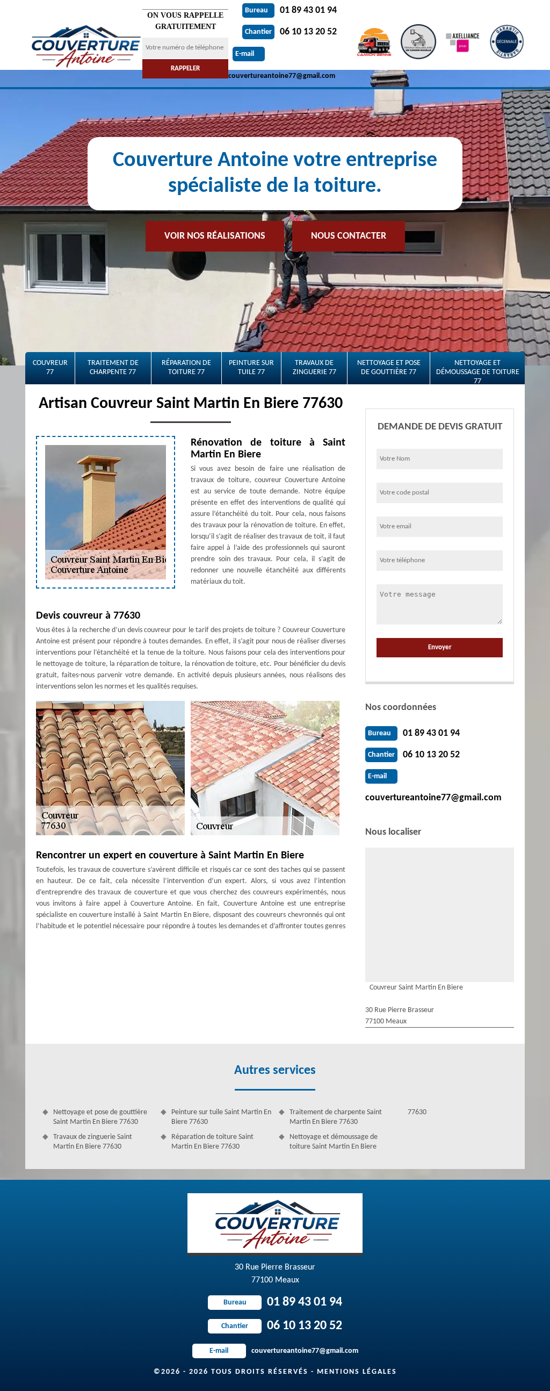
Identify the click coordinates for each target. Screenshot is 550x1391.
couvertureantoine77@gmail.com (433, 798)
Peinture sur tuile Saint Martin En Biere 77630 (221, 1117)
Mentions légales (357, 1372)
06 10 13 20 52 (291, 32)
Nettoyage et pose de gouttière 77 (389, 367)
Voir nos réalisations (214, 236)
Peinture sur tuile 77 (251, 367)
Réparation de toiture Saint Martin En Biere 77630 (212, 1142)
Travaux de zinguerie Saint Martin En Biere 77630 (92, 1142)
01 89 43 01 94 (291, 10)
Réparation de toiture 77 (186, 367)
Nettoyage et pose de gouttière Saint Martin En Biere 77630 (100, 1117)
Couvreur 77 (50, 367)
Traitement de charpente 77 (113, 367)
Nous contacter (348, 236)
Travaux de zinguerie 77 (314, 367)
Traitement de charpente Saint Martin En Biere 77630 (336, 1117)
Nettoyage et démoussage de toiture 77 (477, 371)
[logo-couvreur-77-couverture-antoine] (83, 43)
